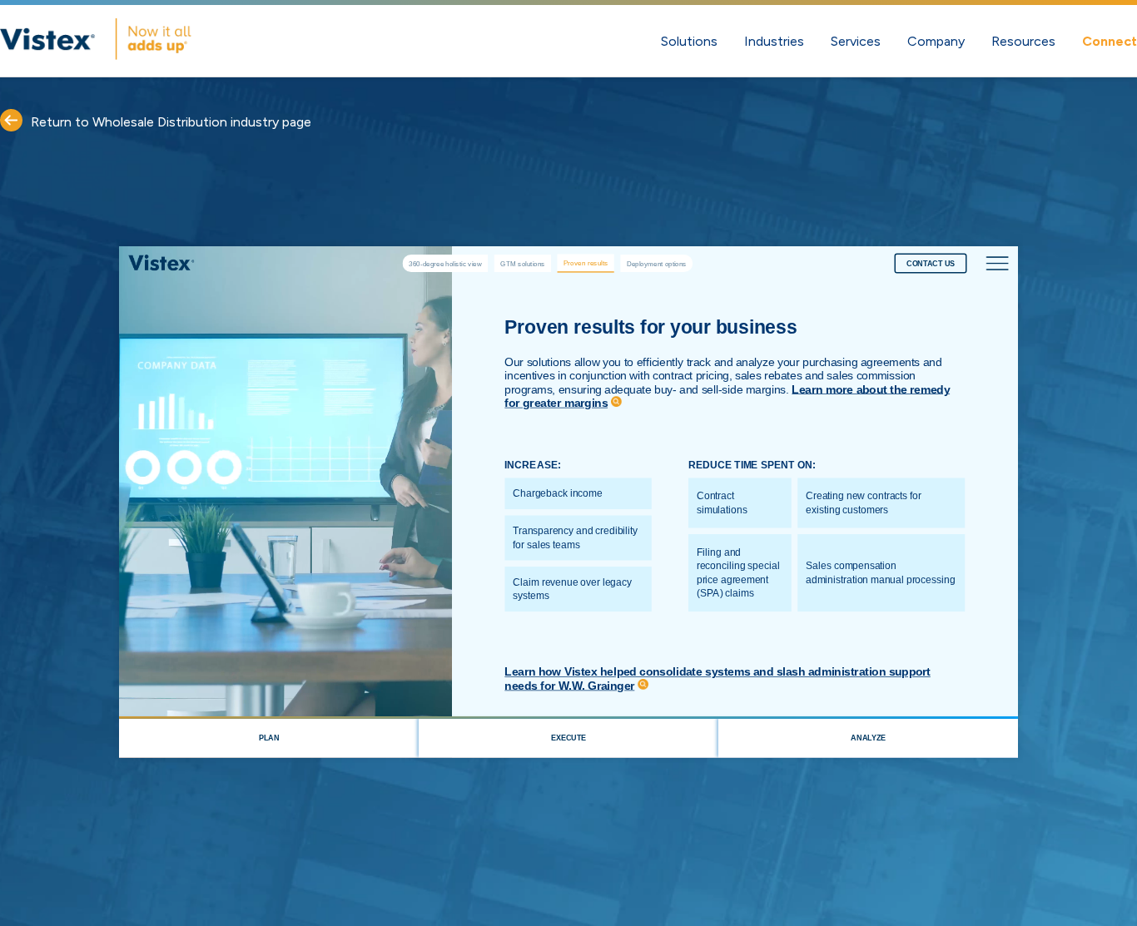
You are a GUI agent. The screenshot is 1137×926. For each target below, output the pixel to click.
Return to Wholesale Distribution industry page (171, 122)
